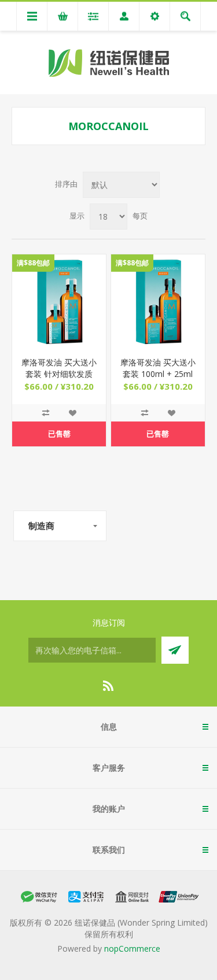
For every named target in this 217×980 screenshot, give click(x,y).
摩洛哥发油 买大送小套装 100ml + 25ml (158, 368)
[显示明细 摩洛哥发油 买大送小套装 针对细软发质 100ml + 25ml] (59, 301)
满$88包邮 (33, 263)
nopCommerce (132, 948)
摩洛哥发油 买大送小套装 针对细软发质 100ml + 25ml (59, 374)
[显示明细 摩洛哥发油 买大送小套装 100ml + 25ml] (158, 301)
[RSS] (109, 685)
